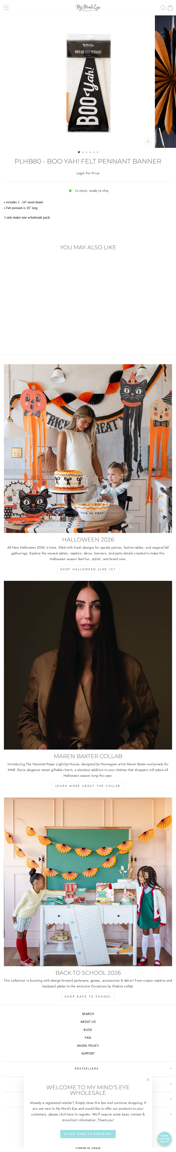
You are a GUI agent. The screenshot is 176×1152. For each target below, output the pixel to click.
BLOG (88, 1029)
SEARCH (88, 1014)
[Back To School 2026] (88, 881)
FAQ (88, 1037)
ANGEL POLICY (88, 1045)
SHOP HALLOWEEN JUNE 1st (88, 569)
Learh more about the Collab (88, 786)
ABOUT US (88, 1021)
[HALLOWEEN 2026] (88, 448)
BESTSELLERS (87, 1068)
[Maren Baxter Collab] (88, 665)
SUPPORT (88, 1053)
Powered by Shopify (88, 1148)
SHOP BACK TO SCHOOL (88, 996)
